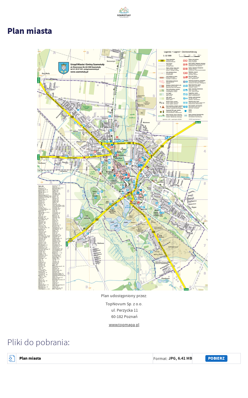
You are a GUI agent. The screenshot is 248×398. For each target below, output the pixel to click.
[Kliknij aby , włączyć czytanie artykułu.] (10, 43)
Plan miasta (30, 358)
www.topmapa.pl (124, 324)
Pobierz (216, 358)
